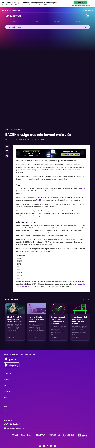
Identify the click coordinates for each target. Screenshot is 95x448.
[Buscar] (85, 27)
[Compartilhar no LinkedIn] (7, 151)
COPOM (82, 188)
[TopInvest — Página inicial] (13, 16)
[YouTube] (40, 446)
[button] (88, 16)
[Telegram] (55, 446)
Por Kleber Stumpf (39, 139)
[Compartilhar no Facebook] (7, 146)
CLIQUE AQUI (80, 3)
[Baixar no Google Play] (47, 365)
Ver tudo (85, 299)
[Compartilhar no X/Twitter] (7, 156)
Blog (6, 129)
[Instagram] (51, 446)
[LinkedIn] (44, 446)
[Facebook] (47, 446)
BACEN (54, 213)
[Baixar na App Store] (47, 359)
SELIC (39, 200)
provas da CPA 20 (25, 286)
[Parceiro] (12, 435)
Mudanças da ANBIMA (17, 129)
